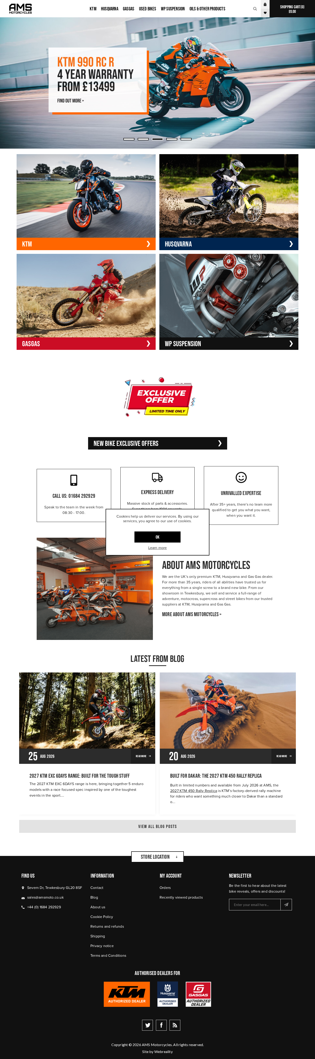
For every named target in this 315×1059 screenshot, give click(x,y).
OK (157, 537)
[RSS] (174, 1025)
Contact (96, 887)
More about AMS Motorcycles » (192, 614)
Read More (141, 756)
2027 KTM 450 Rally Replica (193, 790)
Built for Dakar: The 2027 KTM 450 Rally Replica (216, 776)
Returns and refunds (107, 926)
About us (97, 906)
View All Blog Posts (157, 826)
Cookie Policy (101, 916)
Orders (165, 887)
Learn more (157, 547)
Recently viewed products (181, 897)
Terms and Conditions (108, 955)
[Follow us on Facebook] (161, 1025)
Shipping (97, 936)
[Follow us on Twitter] (147, 1025)
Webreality (163, 1051)
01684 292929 (81, 496)
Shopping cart (291, 9)
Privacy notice (102, 945)
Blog (94, 897)
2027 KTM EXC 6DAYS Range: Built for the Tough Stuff (80, 776)
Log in (269, 4)
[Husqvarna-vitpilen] (157, 83)
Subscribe (286, 904)
